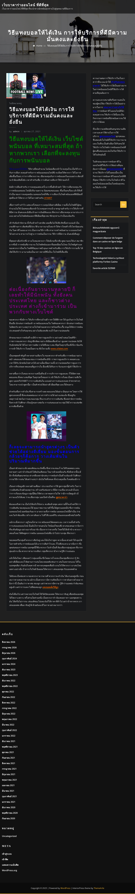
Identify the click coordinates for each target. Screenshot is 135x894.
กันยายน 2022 (8, 697)
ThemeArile (99, 888)
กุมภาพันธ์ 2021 (9, 796)
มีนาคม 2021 (8, 790)
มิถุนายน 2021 (8, 774)
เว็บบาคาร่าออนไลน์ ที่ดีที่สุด (25, 5)
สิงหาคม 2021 (8, 763)
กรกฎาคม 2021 (9, 768)
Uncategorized (9, 836)
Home (39, 45)
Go (123, 204)
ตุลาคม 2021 (8, 752)
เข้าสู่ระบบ (7, 853)
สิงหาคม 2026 (8, 642)
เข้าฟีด (5, 859)
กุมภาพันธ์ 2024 (9, 658)
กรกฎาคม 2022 (9, 708)
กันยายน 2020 (8, 818)
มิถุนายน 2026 (8, 653)
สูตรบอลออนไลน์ (107, 136)
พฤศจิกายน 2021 (10, 746)
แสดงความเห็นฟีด (10, 864)
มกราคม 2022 (8, 735)
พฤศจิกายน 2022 (10, 686)
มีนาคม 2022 (8, 724)
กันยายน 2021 (8, 757)
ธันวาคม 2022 (8, 680)
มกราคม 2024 (8, 664)
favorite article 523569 (104, 268)
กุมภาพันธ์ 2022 (9, 730)
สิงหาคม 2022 (8, 702)
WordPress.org (9, 870)
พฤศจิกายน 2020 (10, 812)
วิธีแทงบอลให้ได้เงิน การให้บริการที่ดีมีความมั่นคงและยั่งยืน (74, 45)
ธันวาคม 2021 (8, 741)
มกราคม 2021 (8, 801)
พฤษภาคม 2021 (9, 779)
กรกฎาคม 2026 (9, 647)
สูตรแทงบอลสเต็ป (115, 168)
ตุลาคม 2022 (8, 691)
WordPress (65, 888)
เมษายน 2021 (8, 785)
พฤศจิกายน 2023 (10, 675)
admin (14, 131)
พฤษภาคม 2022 (9, 719)
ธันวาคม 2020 (8, 807)
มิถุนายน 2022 (8, 713)
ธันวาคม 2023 (8, 669)
